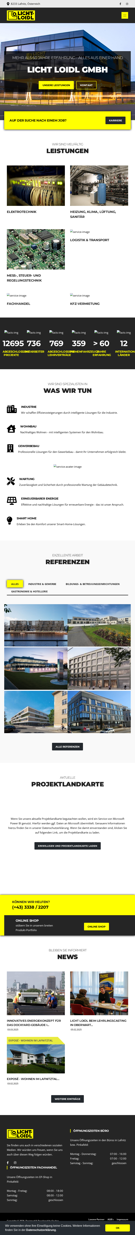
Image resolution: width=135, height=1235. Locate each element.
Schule (13, 722)
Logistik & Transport (89, 240)
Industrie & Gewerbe (42, 584)
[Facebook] (120, 4)
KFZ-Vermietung (85, 304)
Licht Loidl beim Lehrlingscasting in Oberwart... (98, 1023)
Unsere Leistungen (56, 85)
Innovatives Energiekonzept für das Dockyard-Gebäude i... (34, 1023)
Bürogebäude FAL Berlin (98, 667)
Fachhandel (18, 304)
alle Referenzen (67, 746)
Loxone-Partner (96, 1219)
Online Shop (96, 926)
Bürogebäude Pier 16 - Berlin (31, 626)
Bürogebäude (17, 636)
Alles (15, 584)
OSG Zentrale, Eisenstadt (98, 710)
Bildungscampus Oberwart (90, 626)
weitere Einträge (67, 1099)
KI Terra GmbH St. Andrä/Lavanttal (27, 669)
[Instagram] (127, 4)
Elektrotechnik (21, 212)
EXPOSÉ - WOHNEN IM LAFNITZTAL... (33, 1079)
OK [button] (118, 1228)
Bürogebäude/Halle (21, 679)
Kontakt (86, 85)
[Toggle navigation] (124, 15)
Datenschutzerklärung (41, 1229)
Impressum (122, 1219)
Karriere (115, 120)
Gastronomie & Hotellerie (29, 591)
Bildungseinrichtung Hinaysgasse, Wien (31, 712)
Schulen (77, 636)
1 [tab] (67, 108)
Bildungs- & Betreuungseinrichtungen (93, 584)
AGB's (111, 1219)
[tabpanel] (67, 71)
